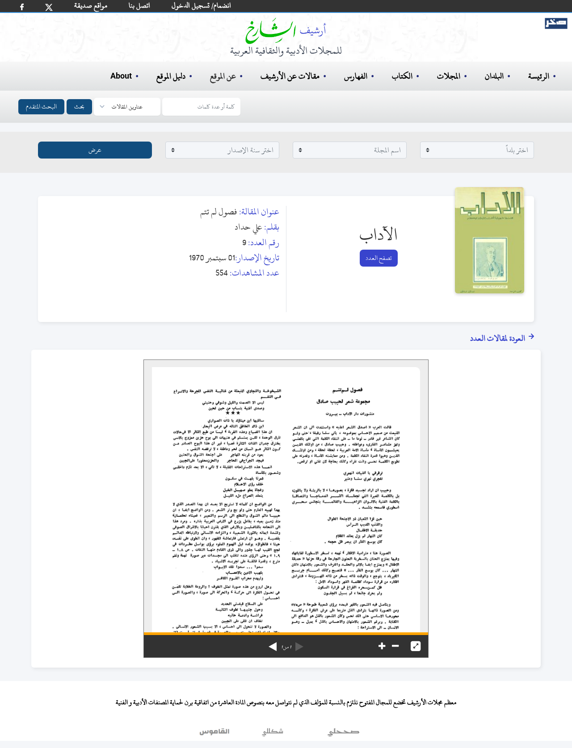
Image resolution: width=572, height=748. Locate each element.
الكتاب (402, 76)
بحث (79, 106)
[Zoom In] (382, 646)
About (121, 76)
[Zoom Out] (395, 646)
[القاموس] (215, 734)
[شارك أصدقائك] (22, 7)
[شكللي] (273, 734)
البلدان (494, 76)
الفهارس (355, 76)
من (286, 647)
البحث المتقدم (41, 106)
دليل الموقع (170, 76)
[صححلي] (343, 734)
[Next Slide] (273, 643)
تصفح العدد (379, 258)
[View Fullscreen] (415, 646)
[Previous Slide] (299, 643)
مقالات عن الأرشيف (290, 76)
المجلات (448, 76)
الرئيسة (538, 76)
